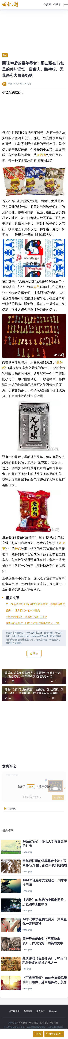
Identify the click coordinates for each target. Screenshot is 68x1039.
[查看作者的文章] (4, 83)
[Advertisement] (34, 32)
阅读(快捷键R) (55, 1034)
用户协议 (40, 1011)
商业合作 (53, 1011)
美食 (5, 55)
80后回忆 (33, 1022)
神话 (18, 548)
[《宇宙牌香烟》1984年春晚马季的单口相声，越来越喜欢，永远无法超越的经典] (11, 983)
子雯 (10, 84)
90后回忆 (23, 1022)
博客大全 (54, 1022)
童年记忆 (44, 1022)
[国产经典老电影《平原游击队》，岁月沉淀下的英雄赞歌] (11, 944)
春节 (36, 287)
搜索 (48, 4)
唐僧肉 (41, 155)
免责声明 (28, 1011)
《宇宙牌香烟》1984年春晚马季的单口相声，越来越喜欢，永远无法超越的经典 (44, 982)
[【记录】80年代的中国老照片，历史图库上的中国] (11, 905)
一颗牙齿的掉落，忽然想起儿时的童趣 (26, 616)
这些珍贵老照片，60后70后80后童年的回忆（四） (33, 623)
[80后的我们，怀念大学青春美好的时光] (11, 847)
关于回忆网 (14, 1011)
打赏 (39, 1034)
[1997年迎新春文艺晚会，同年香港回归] (11, 886)
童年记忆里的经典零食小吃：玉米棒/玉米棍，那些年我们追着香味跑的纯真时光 (44, 865)
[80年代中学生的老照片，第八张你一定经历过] (11, 925)
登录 (58, 4)
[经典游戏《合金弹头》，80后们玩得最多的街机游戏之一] (11, 964)
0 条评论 (18, 84)
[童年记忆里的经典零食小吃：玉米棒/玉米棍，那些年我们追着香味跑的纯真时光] (11, 866)
